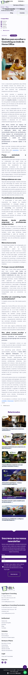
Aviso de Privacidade (7, 656)
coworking (15, 150)
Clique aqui (10, 401)
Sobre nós (4, 621)
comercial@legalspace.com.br (8, 601)
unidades (4, 401)
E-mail (3, 559)
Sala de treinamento (7, 650)
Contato (4, 628)
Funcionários (5, 635)
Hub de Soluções (10, 9)
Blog (11, 13)
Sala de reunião (6, 648)
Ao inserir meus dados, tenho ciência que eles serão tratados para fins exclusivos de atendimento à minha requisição (14, 566)
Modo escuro (6, 405)
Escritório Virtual (6, 643)
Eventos (22, 9)
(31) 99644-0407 (5, 599)
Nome (3, 554)
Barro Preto (5, 634)
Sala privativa (5, 647)
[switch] (2, 30)
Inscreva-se (14, 574)
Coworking (5, 645)
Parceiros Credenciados (8, 637)
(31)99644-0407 (5, 611)
